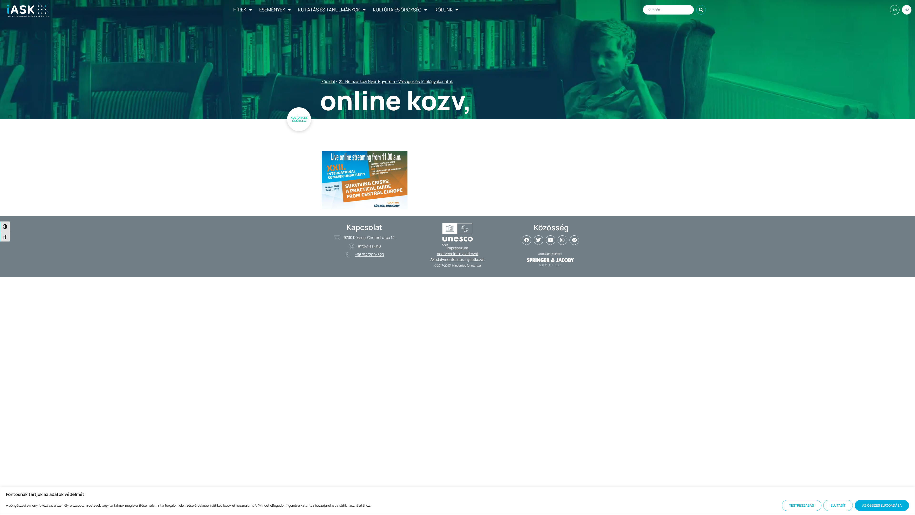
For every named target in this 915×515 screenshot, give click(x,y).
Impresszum (457, 248)
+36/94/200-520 (369, 254)
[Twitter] (538, 240)
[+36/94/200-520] (348, 255)
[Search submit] (701, 10)
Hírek (239, 9)
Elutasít (838, 505)
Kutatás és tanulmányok (329, 9)
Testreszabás (801, 505)
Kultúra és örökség (397, 9)
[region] (457, 501)
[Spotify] (574, 240)
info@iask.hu (369, 246)
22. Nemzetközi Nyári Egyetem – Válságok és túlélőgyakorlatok (396, 81)
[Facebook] (526, 240)
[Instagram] (562, 240)
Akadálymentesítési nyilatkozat (457, 259)
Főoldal (328, 81)
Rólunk (443, 9)
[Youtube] (550, 240)
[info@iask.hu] (351, 246)
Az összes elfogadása (882, 505)
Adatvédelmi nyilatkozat (457, 253)
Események (272, 9)
